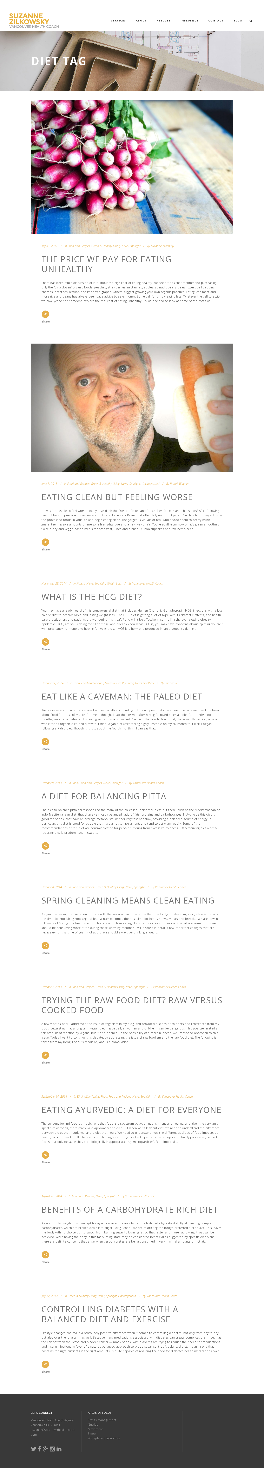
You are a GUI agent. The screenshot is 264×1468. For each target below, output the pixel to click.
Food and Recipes (79, 246)
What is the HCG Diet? (91, 596)
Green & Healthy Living (105, 246)
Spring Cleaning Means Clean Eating (128, 900)
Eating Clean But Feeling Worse (117, 497)
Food (76, 683)
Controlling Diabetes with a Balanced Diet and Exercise (109, 1314)
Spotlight (135, 246)
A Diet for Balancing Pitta (103, 796)
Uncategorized (150, 484)
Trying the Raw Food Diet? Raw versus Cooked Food (132, 1005)
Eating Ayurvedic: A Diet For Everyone (131, 1109)
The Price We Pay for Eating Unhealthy (106, 264)
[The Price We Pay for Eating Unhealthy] (132, 167)
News (124, 246)
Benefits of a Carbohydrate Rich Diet (129, 1209)
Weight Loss (114, 583)
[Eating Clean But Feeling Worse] (132, 408)
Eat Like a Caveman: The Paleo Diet (122, 696)
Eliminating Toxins (88, 1096)
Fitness (81, 583)
